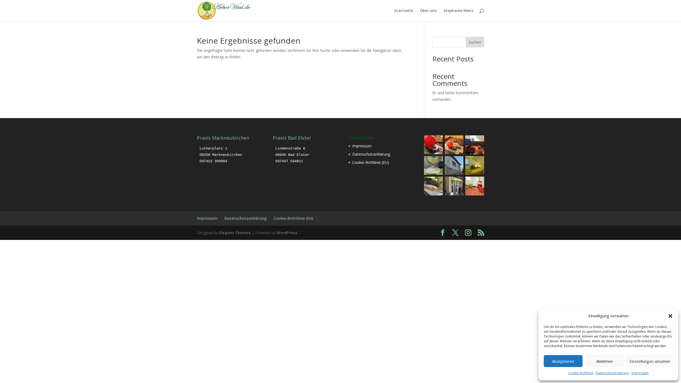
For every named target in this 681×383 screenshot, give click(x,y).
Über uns (428, 11)
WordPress (287, 232)
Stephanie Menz (458, 11)
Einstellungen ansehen (649, 361)
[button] (670, 316)
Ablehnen (604, 361)
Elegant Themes (235, 232)
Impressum (640, 373)
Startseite (403, 11)
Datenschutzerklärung (612, 373)
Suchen (475, 42)
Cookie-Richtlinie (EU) (370, 162)
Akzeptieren (563, 361)
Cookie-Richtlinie (580, 373)
